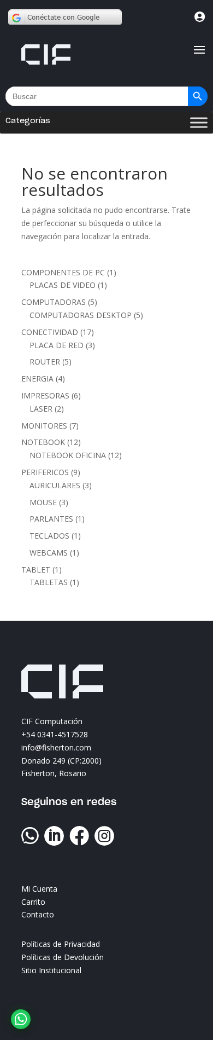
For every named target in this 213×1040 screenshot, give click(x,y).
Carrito (33, 902)
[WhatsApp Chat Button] (21, 1019)
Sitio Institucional (51, 970)
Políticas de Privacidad (60, 944)
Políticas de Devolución (62, 957)
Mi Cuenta (39, 888)
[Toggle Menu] (199, 123)
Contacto (37, 914)
